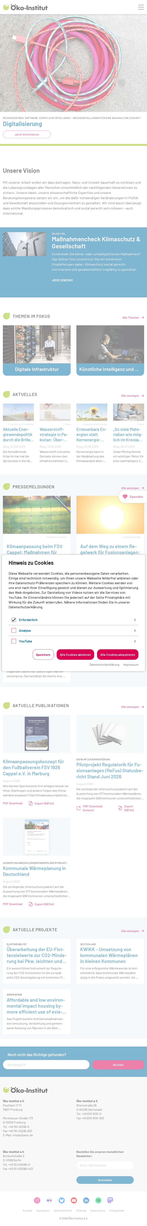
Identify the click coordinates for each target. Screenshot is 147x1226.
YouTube (25, 641)
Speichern (43, 654)
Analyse (25, 630)
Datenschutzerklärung (25, 607)
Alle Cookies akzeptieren (117, 654)
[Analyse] (13, 631)
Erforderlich (28, 620)
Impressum (130, 664)
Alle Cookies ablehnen (75, 654)
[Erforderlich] (13, 621)
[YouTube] (13, 642)
